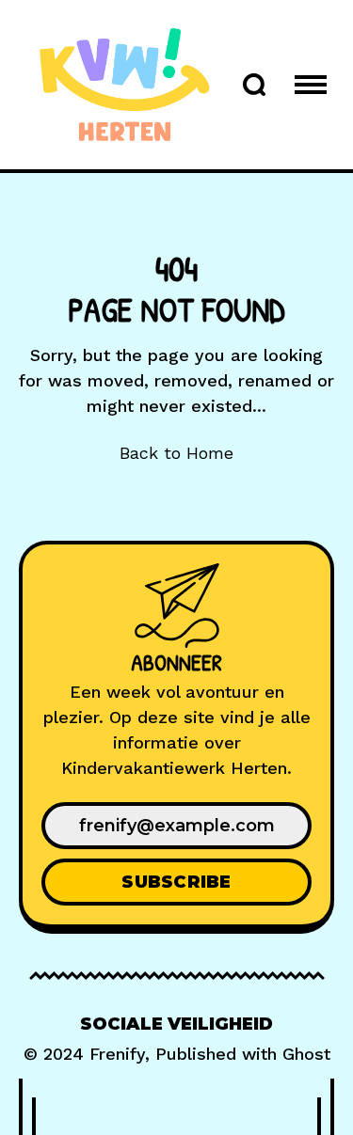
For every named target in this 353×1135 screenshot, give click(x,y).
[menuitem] (176, 1024)
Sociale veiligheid (176, 1024)
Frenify (117, 1054)
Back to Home (176, 453)
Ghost (306, 1054)
